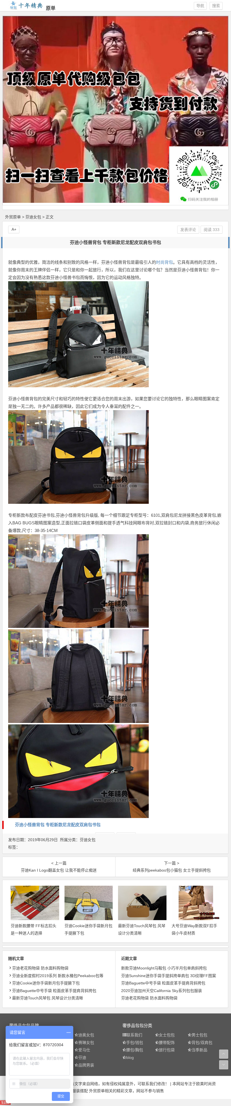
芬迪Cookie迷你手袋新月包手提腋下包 (46, 983)
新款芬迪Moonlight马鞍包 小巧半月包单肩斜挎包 (164, 968)
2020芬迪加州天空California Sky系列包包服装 (161, 990)
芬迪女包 (33, 217)
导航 (200, 5)
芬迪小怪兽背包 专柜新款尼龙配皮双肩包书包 (58, 824)
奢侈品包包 (133, 1025)
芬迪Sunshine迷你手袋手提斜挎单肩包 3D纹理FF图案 (168, 975)
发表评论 (188, 229)
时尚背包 (164, 262)
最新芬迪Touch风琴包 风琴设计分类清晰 (47, 998)
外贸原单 (13, 217)
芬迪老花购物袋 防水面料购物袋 (40, 968)
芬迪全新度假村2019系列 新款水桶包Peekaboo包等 (57, 975)
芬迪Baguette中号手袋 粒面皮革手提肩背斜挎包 (54, 990)
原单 (50, 8)
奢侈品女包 (19, 1025)
